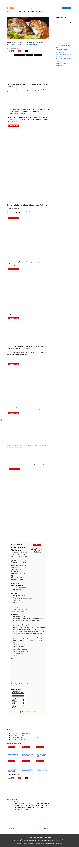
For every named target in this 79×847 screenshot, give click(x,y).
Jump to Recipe (19, 55)
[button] (66, 8)
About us (56, 8)
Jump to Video (29, 55)
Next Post (46, 828)
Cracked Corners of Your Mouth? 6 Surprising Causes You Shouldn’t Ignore (63, 65)
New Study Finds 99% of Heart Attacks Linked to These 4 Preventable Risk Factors (63, 60)
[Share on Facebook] (1, 422)
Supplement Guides (46, 8)
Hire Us (24, 843)
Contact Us (30, 843)
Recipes (31, 8)
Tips (36, 8)
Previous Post (10, 828)
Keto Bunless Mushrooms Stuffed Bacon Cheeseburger (24, 737)
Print (34, 549)
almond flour (20, 589)
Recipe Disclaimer (50, 843)
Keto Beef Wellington (19, 113)
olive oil (18, 607)
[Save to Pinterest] (1, 427)
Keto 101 (24, 8)
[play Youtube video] (28, 669)
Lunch (15, 44)
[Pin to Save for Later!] (13, 126)
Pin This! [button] (39, 549)
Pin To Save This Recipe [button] (29, 711)
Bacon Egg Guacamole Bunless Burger (20, 733)
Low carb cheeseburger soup (17, 739)
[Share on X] (1, 425)
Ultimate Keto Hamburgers (17, 735)
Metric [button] (22, 611)
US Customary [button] (15, 611)
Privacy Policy (59, 843)
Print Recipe (39, 55)
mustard (18, 600)
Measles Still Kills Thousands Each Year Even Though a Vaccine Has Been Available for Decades (63, 51)
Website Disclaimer (39, 843)
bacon (18, 602)
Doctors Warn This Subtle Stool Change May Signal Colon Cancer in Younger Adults (64, 45)
